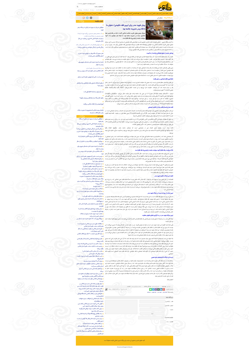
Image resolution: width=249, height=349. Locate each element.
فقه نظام (148, 292)
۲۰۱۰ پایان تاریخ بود (97, 186)
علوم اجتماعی (117, 13)
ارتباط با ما (86, 10)
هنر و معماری (110, 13)
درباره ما (92, 10)
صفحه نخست (99, 10)
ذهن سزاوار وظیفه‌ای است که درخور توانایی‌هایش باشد (89, 45)
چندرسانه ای (88, 13)
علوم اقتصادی (136, 13)
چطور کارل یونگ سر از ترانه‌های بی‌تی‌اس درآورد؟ (91, 98)
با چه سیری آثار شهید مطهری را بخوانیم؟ (92, 166)
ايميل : (171, 305)
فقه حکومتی (154, 292)
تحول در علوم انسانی (168, 13)
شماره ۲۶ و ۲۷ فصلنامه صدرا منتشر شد (93, 261)
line (150, 289)
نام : (171, 301)
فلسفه (130, 13)
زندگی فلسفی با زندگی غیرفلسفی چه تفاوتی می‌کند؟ (90, 47)
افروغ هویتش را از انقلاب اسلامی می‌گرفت (93, 104)
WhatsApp (158, 289)
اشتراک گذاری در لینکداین (161, 289)
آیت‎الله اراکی (165, 292)
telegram (153, 289)
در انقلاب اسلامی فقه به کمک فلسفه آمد (92, 323)
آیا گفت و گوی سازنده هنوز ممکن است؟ (92, 189)
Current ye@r (168, 317)
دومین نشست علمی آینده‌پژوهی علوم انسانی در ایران (90, 77)
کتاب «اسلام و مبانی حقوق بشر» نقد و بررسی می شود (90, 71)
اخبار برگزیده (99, 21)
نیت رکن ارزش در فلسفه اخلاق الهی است (93, 92)
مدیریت (149, 13)
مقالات (99, 13)
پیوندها (80, 10)
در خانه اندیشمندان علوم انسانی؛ (94, 68)
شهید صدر (159, 292)
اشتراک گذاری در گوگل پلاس (163, 289)
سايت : (169, 309)
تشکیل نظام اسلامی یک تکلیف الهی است (92, 196)
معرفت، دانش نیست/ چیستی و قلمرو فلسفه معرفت (89, 244)
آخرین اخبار (100, 116)
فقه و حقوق (124, 13)
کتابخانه (104, 13)
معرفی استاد (81, 13)
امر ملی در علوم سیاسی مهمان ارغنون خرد (92, 169)
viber (156, 289)
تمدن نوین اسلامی (157, 13)
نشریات (94, 13)
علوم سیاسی (144, 13)
